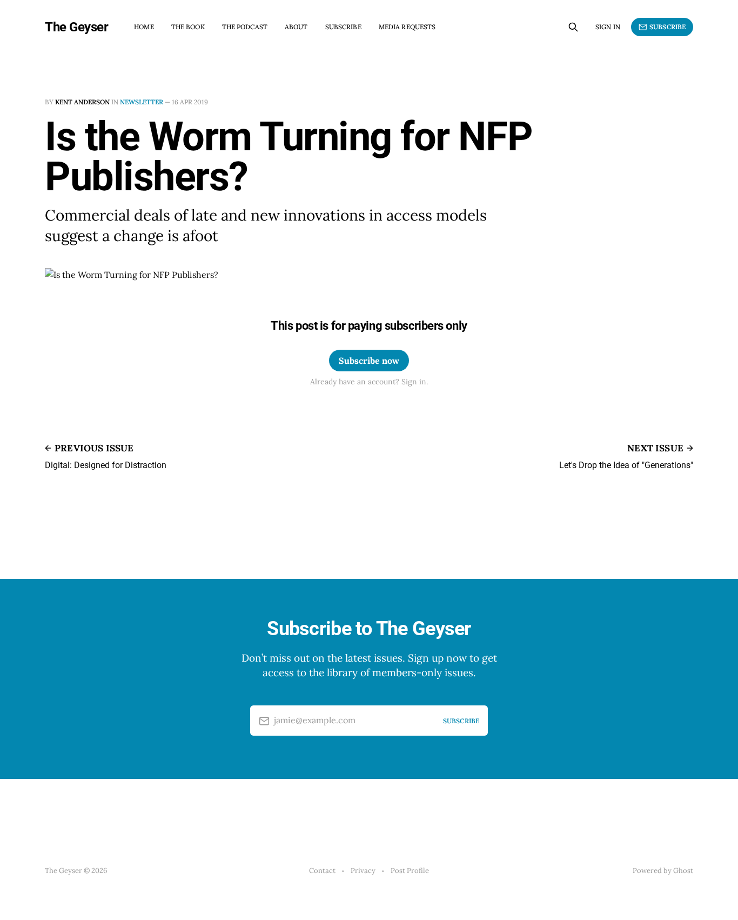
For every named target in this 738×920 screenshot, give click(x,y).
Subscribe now (369, 360)
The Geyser (76, 27)
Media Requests (407, 27)
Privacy (363, 870)
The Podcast (244, 27)
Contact (322, 870)
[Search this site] (573, 27)
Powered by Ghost (663, 870)
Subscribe (343, 27)
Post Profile (410, 870)
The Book (188, 27)
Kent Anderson (82, 102)
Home (143, 27)
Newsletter (141, 102)
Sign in (607, 27)
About (296, 27)
